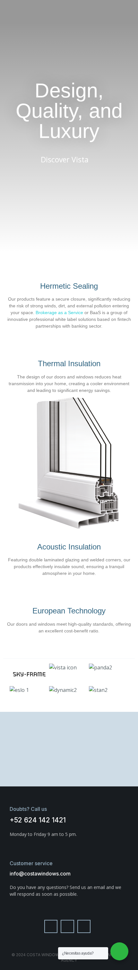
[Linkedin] (84, 926)
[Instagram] (67, 926)
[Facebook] (51, 926)
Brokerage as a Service (59, 312)
